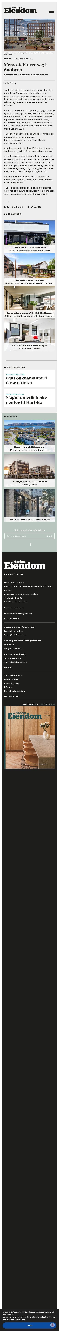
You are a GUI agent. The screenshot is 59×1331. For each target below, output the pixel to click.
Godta (29, 1325)
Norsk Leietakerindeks (14, 691)
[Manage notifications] (52, 1325)
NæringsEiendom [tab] (30, 704)
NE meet (8, 687)
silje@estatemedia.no (14, 648)
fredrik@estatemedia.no (15, 635)
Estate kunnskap (12, 683)
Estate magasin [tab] (47, 704)
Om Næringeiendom (13, 675)
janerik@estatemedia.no (15, 662)
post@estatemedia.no (28, 594)
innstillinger (20, 1319)
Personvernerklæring (13, 608)
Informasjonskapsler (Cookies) (18, 614)
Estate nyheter (11, 679)
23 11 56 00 (17, 598)
